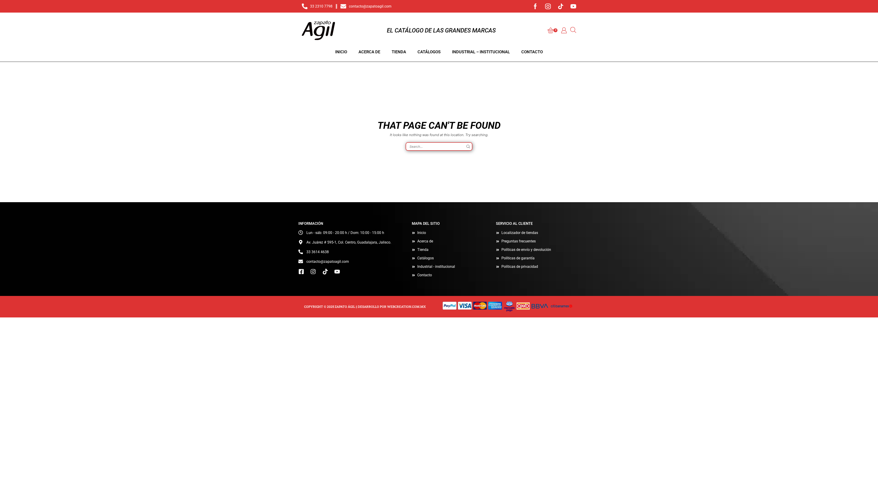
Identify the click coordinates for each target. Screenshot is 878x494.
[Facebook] (535, 6)
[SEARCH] (468, 146)
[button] (552, 30)
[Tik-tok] (561, 6)
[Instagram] (548, 6)
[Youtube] (573, 6)
